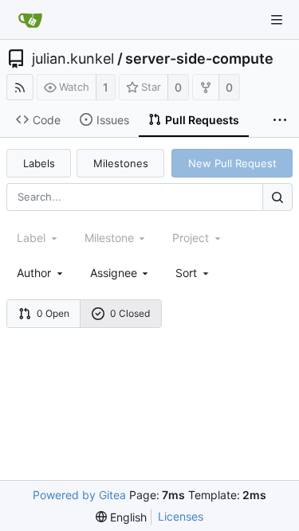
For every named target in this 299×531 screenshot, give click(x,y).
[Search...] (277, 197)
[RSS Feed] (19, 87)
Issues (112, 120)
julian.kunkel (73, 59)
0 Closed (130, 313)
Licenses (180, 516)
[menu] (193, 272)
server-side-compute (199, 59)
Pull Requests (202, 120)
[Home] (30, 20)
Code (47, 120)
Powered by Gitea (79, 495)
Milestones (120, 163)
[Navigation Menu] (276, 20)
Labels (39, 163)
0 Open (53, 313)
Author (34, 272)
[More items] (280, 120)
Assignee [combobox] (113, 272)
